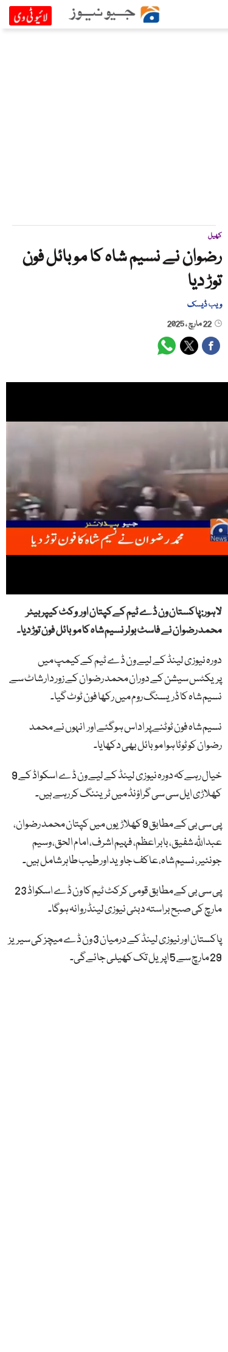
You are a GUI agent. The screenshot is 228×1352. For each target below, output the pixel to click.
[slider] (124, 585)
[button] (42, 585)
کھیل (215, 235)
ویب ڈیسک (204, 304)
